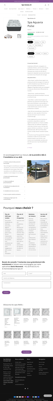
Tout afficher (26, 352)
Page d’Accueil (30, 362)
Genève (8, 380)
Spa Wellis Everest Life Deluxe (35, 320)
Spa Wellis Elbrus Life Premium (45, 342)
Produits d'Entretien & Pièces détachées (43, 373)
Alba (43, 42)
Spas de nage (30, 371)
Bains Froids (41, 364)
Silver (30, 45)
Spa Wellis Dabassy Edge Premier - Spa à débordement (7, 322)
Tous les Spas (42, 362)
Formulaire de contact (20, 377)
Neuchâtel (10, 382)
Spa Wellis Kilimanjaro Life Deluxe (16, 342)
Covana (40, 366)
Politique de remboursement (39, 399)
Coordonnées (45, 400)
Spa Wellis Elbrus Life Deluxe (35, 342)
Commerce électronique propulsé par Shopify (25, 399)
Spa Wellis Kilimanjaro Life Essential (7, 343)
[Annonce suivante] (49, 1)
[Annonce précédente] (3, 1)
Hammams (29, 375)
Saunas (28, 373)
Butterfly (31, 56)
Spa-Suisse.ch (14, 399)
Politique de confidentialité (11, 400)
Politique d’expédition (31, 400)
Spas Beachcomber (31, 368)
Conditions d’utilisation (21, 400)
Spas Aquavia (30, 366)
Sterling (37, 42)
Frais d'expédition (36, 36)
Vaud (4, 380)
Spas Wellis (29, 364)
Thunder (38, 53)
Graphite (31, 53)
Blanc (30, 42)
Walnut (45, 53)
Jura (4, 384)
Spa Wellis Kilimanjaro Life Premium (26, 342)
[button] (4, 5)
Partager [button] (30, 147)
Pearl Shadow (38, 45)
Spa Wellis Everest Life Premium (45, 320)
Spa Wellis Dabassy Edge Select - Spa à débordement (17, 321)
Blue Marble (31, 48)
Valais (11, 380)
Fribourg (5, 382)
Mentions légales (39, 400)
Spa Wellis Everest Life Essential (26, 320)
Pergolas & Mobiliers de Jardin (43, 369)
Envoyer (6, 292)
